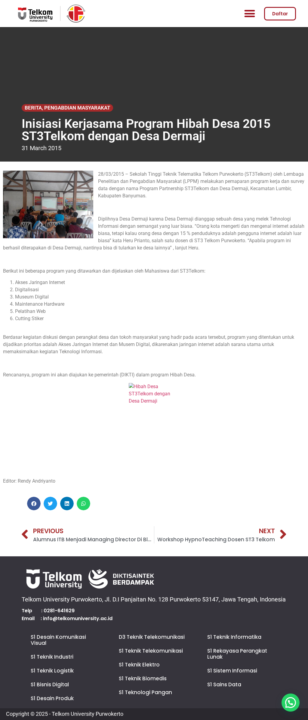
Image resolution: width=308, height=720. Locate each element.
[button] (249, 13)
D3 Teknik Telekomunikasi (152, 637)
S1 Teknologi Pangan (145, 692)
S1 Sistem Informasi (232, 670)
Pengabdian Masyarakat (77, 108)
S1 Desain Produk (52, 698)
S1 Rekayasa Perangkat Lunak (237, 653)
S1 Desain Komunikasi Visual (58, 640)
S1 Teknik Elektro (139, 664)
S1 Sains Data (224, 684)
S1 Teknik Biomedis (143, 678)
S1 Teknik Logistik (52, 670)
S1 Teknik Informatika (234, 637)
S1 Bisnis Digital (50, 684)
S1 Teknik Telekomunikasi (151, 650)
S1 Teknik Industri (52, 656)
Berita (33, 108)
